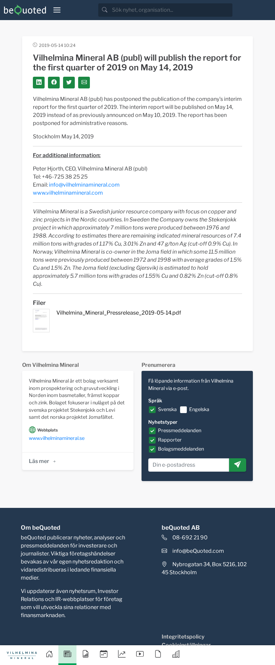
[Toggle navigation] (57, 10)
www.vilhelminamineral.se (57, 438)
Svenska (167, 409)
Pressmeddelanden (179, 430)
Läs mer (39, 461)
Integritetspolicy (183, 637)
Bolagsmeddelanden (181, 449)
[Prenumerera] (237, 465)
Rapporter (170, 440)
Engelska (199, 409)
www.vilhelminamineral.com (68, 193)
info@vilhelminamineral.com (84, 185)
